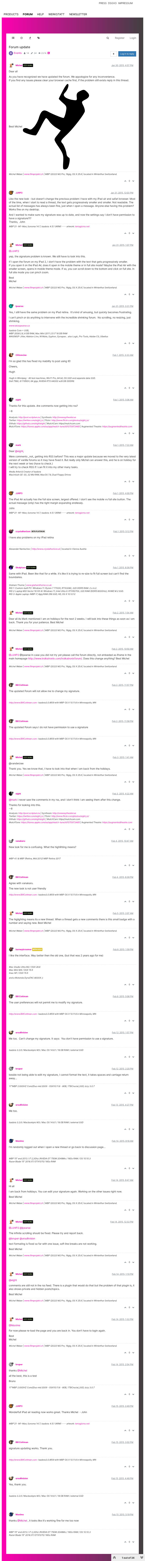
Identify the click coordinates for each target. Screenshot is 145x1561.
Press (103, 3)
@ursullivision (27, 1238)
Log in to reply (127, 53)
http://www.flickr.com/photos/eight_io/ (70, 420)
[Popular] (30, 37)
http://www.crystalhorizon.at (46, 549)
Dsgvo (112, 3)
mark (18, 445)
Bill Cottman (22, 685)
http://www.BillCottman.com (23, 702)
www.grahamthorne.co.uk (39, 585)
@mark (13, 799)
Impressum (125, 3)
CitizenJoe (21, 355)
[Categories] (13, 37)
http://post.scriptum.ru (29, 417)
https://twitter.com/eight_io (30, 420)
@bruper (14, 1238)
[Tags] (38, 37)
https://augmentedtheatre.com (117, 426)
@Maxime (14, 1325)
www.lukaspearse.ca (19, 325)
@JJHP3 (14, 251)
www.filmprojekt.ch (33, 174)
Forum (28, 14)
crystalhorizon (23, 531)
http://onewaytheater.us (64, 417)
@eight (19, 451)
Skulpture (21, 567)
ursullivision (22, 1032)
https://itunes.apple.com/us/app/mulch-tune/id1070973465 (50, 426)
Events (18, 52)
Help (40, 14)
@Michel (22, 1370)
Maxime (20, 1141)
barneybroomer (24, 949)
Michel (19, 65)
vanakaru (20, 841)
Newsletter (78, 14)
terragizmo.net (82, 226)
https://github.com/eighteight (31, 423)
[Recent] (21, 37)
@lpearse (25, 1227)
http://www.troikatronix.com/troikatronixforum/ (55, 658)
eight (18, 399)
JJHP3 (19, 192)
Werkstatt (56, 14)
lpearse (19, 306)
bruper (19, 1068)
